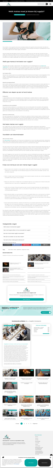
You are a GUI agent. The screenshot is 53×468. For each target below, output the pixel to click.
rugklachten (19, 249)
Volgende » (35, 423)
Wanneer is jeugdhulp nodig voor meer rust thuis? (36, 279)
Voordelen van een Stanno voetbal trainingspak (36, 268)
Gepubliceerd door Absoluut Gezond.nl (12, 363)
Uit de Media (37, 442)
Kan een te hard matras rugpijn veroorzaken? (26, 233)
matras (14, 249)
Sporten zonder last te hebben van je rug (34, 281)
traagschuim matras (25, 249)
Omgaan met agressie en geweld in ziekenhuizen (36, 274)
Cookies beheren (44, 462)
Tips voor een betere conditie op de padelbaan (10, 281)
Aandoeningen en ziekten (39, 327)
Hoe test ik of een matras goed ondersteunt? (26, 239)
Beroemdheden (37, 441)
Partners (36, 436)
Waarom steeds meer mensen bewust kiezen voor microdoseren (13, 279)
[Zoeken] (47, 4)
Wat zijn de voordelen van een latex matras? (26, 236)
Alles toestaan (31, 462)
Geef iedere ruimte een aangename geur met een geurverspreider (42, 263)
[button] (50, 457)
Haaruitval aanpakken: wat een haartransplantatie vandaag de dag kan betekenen (16, 269)
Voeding (35, 331)
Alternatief (36, 329)
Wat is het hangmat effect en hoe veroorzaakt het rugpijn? (26, 230)
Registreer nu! (45, 312)
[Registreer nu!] (50, 312)
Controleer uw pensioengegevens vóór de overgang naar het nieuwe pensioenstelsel (38, 277)
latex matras (7, 140)
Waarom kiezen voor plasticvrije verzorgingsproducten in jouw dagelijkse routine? (13, 277)
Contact (36, 444)
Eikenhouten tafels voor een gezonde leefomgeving (11, 274)
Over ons (36, 438)
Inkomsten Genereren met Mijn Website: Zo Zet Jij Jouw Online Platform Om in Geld (39, 453)
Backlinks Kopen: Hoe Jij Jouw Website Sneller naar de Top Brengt (39, 448)
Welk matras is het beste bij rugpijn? (26, 226)
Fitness (35, 330)
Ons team (36, 439)
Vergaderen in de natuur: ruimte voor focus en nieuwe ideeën (13, 255)
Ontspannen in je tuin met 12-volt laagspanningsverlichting (15, 263)
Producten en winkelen (20, 14)
